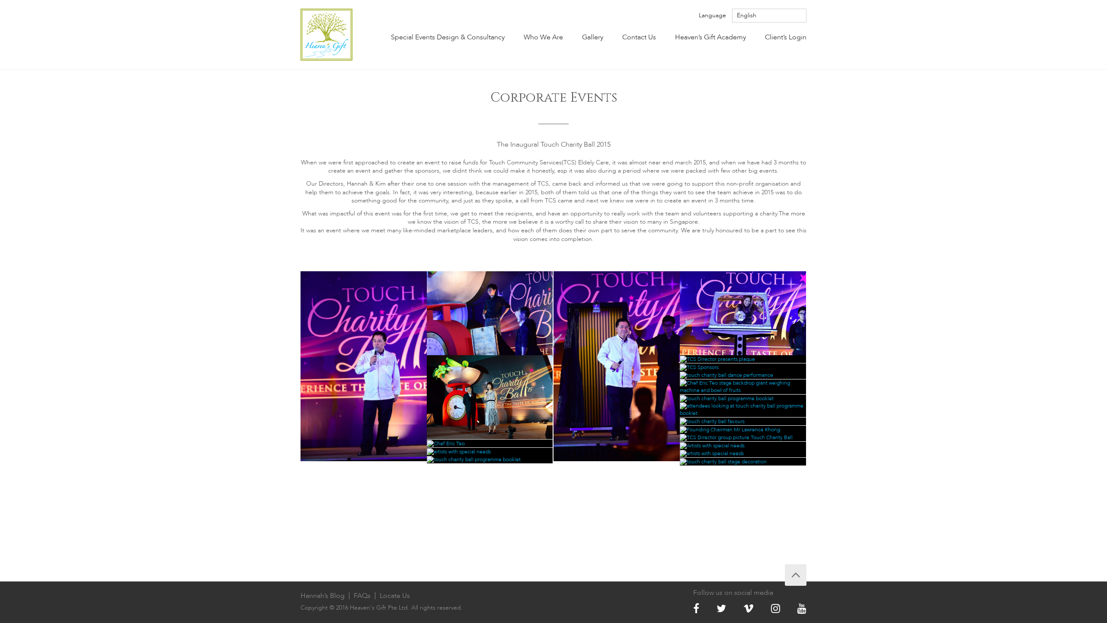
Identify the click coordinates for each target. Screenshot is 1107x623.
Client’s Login (785, 37)
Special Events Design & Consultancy (448, 37)
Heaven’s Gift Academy (710, 37)
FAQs (362, 596)
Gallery (592, 37)
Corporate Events (553, 97)
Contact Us (639, 37)
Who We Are (543, 37)
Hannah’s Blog (323, 596)
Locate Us (395, 596)
